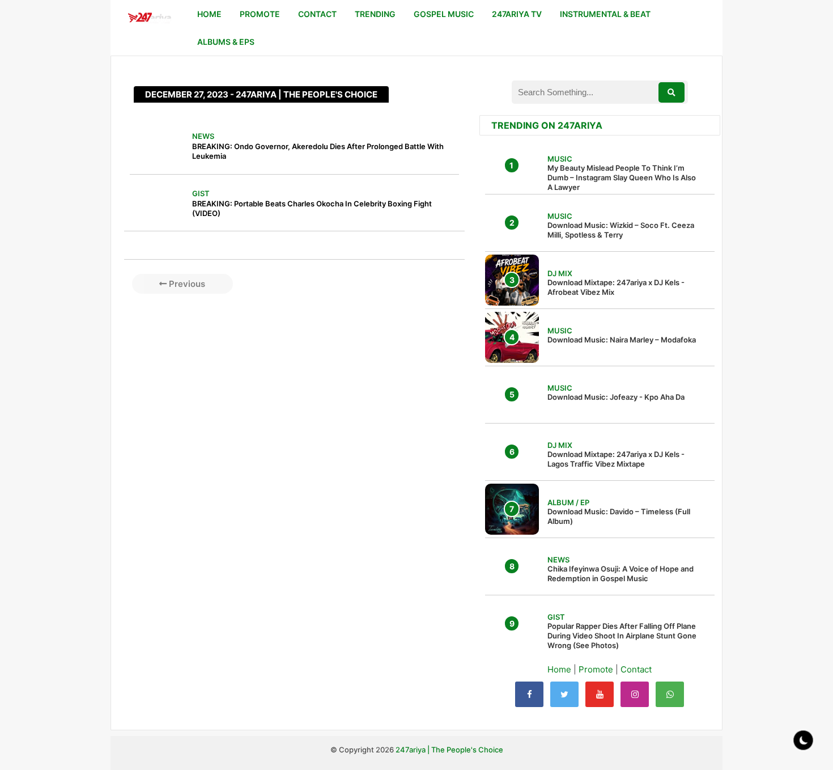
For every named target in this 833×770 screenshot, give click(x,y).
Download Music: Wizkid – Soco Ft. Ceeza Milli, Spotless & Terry (620, 230)
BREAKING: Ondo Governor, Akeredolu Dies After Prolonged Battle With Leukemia (318, 151)
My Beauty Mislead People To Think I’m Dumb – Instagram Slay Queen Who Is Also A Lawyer (621, 177)
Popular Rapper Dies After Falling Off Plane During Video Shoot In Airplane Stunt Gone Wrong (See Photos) (621, 635)
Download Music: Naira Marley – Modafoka (621, 339)
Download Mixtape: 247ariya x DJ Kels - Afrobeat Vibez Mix (616, 287)
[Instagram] (634, 694)
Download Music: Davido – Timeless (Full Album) (618, 516)
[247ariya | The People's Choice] (149, 19)
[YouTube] (599, 694)
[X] (564, 694)
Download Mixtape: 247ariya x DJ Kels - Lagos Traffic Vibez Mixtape (616, 459)
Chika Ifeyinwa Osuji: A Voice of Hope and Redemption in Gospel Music (620, 573)
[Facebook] (529, 694)
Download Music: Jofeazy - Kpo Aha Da (616, 396)
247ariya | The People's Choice (449, 749)
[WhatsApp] (670, 694)
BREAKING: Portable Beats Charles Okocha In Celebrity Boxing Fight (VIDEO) (312, 208)
